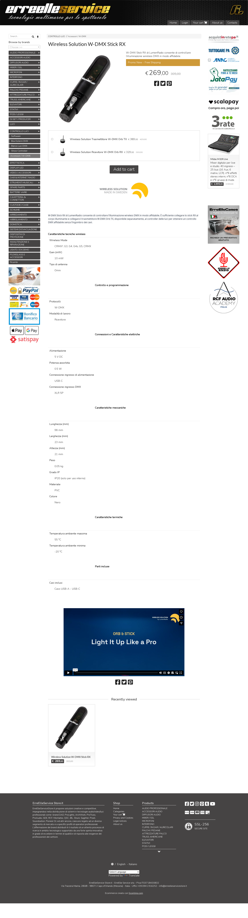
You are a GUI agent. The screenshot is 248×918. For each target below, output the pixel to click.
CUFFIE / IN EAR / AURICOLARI (18, 83)
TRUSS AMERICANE (20, 99)
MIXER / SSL (16, 67)
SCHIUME (15, 209)
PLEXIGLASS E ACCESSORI (17, 256)
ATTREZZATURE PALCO (22, 94)
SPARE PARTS (17, 187)
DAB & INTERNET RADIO (22, 177)
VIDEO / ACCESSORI (20, 172)
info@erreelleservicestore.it (173, 886)
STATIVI (14, 109)
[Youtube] (212, 804)
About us (217, 22)
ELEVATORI (16, 104)
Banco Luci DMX (19, 146)
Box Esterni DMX (19, 141)
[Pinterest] (202, 804)
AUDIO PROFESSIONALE (22, 52)
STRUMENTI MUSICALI (21, 182)
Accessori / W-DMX (77, 36)
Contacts (232, 22)
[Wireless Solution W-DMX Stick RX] (85, 89)
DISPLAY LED (17, 167)
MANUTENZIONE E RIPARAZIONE (19, 243)
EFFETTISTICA (17, 162)
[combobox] (24, 47)
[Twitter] (192, 804)
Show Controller (19, 150)
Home (173, 22)
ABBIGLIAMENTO (19, 219)
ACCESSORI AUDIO (20, 57)
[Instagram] (197, 804)
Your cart (198, 22)
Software (16, 136)
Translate (134, 875)
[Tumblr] (207, 804)
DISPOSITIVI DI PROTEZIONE (17, 236)
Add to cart (124, 169)
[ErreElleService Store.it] (124, 12)
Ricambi (14, 262)
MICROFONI (16, 72)
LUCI (12, 124)
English (121, 864)
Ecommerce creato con (124, 893)
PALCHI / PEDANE (19, 89)
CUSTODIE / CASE (19, 205)
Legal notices (120, 821)
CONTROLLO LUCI (56, 36)
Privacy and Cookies (123, 817)
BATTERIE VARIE (18, 192)
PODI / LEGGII (16, 114)
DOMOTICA (16, 224)
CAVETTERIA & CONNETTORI (18, 198)
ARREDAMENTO (18, 214)
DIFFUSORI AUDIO (19, 62)
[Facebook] (187, 804)
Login (185, 22)
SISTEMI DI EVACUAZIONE (23, 229)
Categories (118, 811)
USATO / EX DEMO (19, 249)
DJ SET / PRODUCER (20, 119)
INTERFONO (16, 77)
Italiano (133, 864)
